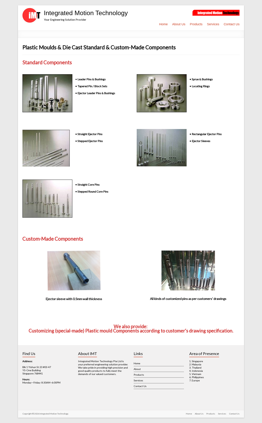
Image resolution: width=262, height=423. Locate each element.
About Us (178, 24)
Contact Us (232, 24)
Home (163, 24)
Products (196, 24)
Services (213, 24)
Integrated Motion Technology (86, 13)
